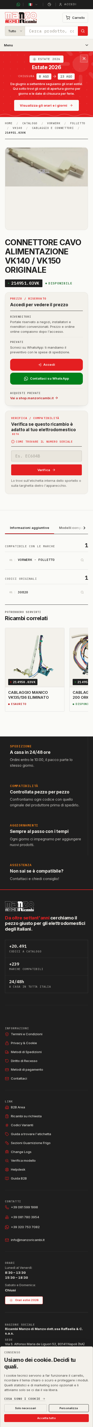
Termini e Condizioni (26, 1034)
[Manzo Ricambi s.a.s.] (19, 906)
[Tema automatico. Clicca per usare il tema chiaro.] (49, 4)
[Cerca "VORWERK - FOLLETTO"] (82, 560)
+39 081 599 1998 (24, 1207)
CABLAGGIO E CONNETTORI (53, 128)
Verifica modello (23, 1160)
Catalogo (29, 123)
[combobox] (51, 31)
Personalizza (69, 1408)
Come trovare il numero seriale (44, 441)
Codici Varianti (22, 1125)
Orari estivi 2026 (27, 1300)
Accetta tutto (46, 1418)
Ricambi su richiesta (26, 1116)
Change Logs (21, 1152)
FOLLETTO (77, 123)
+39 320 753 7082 (25, 1227)
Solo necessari (25, 1408)
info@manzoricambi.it (28, 1240)
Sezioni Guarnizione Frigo (31, 1143)
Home (9, 123)
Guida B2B (19, 1178)
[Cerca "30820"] (82, 592)
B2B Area (18, 1107)
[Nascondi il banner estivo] (84, 58)
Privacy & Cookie (24, 1043)
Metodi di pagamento (27, 1069)
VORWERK (54, 123)
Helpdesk (18, 1169)
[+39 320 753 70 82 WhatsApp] (18, 4)
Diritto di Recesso (24, 1061)
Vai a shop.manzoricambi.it (32, 398)
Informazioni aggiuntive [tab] (29, 528)
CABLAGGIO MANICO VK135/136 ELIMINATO (28, 695)
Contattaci (19, 1078)
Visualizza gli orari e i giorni (43, 105)
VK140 (17, 128)
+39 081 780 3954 (25, 1217)
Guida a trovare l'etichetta (31, 1134)
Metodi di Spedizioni (26, 1052)
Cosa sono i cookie (22, 1398)
